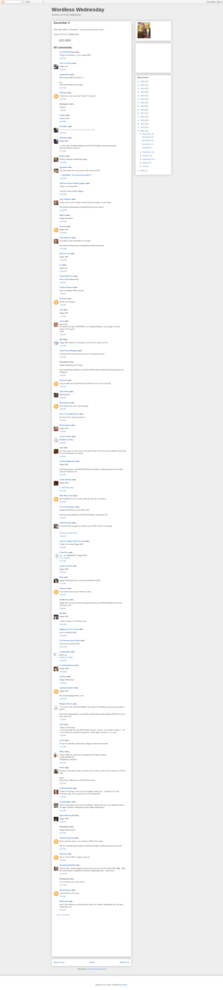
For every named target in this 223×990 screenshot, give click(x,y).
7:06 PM (62, 110)
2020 (142, 103)
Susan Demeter (65, 480)
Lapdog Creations (66, 688)
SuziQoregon (64, 652)
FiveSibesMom (65, 802)
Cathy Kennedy (65, 523)
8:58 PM (62, 122)
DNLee (62, 752)
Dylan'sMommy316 (66, 815)
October (146, 156)
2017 (142, 113)
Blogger (124, 985)
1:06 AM (62, 305)
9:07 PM (62, 849)
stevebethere (64, 74)
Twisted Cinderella (66, 838)
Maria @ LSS (64, 254)
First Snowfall (64, 558)
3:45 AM (62, 409)
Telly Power (64, 391)
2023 (142, 92)
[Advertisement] (91, 938)
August (146, 163)
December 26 (147, 137)
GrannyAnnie (64, 403)
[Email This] (60, 40)
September (147, 159)
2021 (142, 99)
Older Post (124, 962)
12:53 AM (63, 271)
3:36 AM (62, 398)
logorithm (63, 167)
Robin (61, 768)
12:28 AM (63, 233)
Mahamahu (63, 901)
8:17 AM (62, 561)
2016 (142, 117)
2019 (142, 106)
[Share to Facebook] (67, 40)
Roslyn (62, 156)
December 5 (147, 148)
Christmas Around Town (68, 533)
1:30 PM (62, 720)
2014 (142, 124)
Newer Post (59, 962)
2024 (142, 88)
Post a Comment (63, 915)
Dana (61, 577)
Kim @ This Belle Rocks (69, 414)
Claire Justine (64, 425)
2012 (142, 131)
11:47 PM (63, 885)
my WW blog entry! (66, 487)
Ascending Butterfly (67, 865)
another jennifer (65, 566)
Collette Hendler (65, 788)
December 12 (147, 144)
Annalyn (62, 677)
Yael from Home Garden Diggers (72, 183)
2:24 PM (62, 783)
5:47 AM (62, 475)
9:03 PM (62, 833)
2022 (142, 96)
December (147, 134)
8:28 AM (62, 572)
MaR (61, 339)
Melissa (62, 215)
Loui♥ (61, 321)
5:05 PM (62, 70)
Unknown (63, 93)
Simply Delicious (66, 276)
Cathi (61, 724)
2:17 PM (62, 747)
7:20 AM (62, 536)
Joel (61, 310)
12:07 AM (63, 222)
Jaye (61, 448)
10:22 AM (63, 647)
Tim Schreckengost (67, 507)
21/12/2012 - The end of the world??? (76, 175)
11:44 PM (63, 178)
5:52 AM (62, 896)
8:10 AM (62, 547)
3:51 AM (62, 420)
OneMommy (64, 600)
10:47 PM (63, 874)
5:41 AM (62, 910)
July (144, 166)
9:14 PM (62, 133)
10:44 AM (63, 661)
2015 (142, 120)
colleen (62, 115)
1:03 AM (62, 294)
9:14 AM (62, 608)
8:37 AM (62, 583)
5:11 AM (62, 456)
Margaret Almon (65, 704)
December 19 (147, 140)
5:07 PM (62, 88)
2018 (142, 110)
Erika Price (63, 552)
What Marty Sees (66, 496)
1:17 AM (62, 316)
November (147, 152)
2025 (142, 85)
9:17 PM (62, 151)
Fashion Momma (66, 287)
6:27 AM (62, 491)
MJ (60, 613)
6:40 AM (62, 518)
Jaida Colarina (65, 890)
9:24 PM (62, 860)
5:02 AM (62, 443)
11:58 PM (63, 210)
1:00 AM (62, 283)
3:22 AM (62, 387)
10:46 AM (63, 672)
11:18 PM (63, 162)
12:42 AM (63, 260)
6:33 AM (62, 502)
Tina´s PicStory (65, 63)
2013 (142, 127)
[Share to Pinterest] (69, 40)
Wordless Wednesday (78, 9)
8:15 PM (62, 811)
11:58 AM (62, 683)
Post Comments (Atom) (97, 969)
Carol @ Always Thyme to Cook (72, 541)
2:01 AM (62, 346)
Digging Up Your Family (69, 629)
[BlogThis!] (62, 40)
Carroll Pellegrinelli (67, 461)
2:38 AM (62, 375)
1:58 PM (62, 735)
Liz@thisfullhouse (66, 665)
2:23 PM (62, 763)
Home (92, 962)
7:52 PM (62, 797)
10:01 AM (63, 624)
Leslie (61, 740)
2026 (142, 81)
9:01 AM (62, 595)
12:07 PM (63, 699)
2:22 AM (62, 357)
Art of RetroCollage (67, 52)
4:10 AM (62, 432)
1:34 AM (62, 334)
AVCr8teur (63, 126)
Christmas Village (66, 657)
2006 (142, 171)
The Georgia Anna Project (69, 640)
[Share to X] (64, 40)
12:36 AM (63, 249)
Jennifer (62, 226)
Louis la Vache (65, 436)
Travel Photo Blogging (68, 351)
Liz (60, 265)
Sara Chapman (65, 199)
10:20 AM (63, 636)
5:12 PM (62, 99)
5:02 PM (62, 58)
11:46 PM (63, 194)
